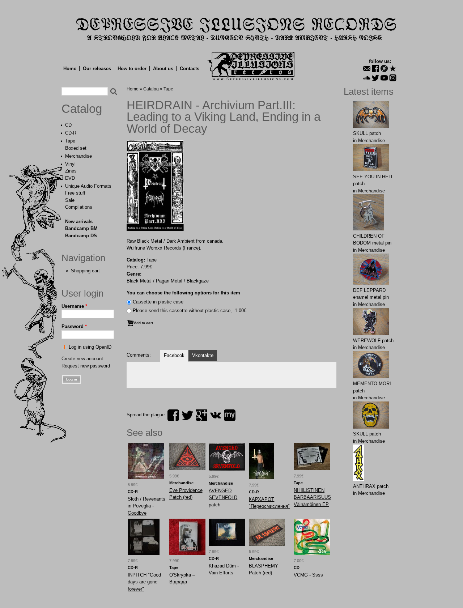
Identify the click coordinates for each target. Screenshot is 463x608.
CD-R (70, 133)
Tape (70, 141)
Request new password (85, 366)
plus (201, 415)
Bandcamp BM (81, 228)
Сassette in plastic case (158, 302)
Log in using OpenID (90, 347)
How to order (132, 68)
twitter (187, 415)
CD (68, 125)
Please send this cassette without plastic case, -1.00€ (189, 310)
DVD (70, 178)
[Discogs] (384, 68)
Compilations (78, 207)
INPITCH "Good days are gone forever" (144, 582)
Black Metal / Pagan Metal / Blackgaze (168, 281)
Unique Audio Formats (88, 186)
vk (215, 415)
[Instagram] (392, 77)
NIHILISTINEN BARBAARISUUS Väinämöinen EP (312, 497)
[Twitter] (375, 77)
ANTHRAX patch (370, 486)
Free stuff (75, 193)
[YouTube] (384, 77)
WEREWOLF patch (373, 340)
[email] (366, 68)
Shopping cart (85, 270)
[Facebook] (375, 68)
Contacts (189, 68)
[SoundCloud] (366, 77)
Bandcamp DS (81, 235)
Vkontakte (202, 355)
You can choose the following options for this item (183, 293)
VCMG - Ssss (308, 575)
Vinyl (70, 164)
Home (69, 68)
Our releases (97, 68)
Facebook (174, 355)
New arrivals (79, 221)
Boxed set (75, 148)
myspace (229, 415)
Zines (71, 171)
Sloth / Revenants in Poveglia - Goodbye (146, 506)
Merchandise (78, 156)
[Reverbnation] (392, 68)
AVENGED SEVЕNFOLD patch (223, 497)
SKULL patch (367, 133)
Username (74, 306)
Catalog (81, 108)
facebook (173, 415)
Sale (70, 200)
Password (74, 326)
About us (163, 68)
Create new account (82, 358)
